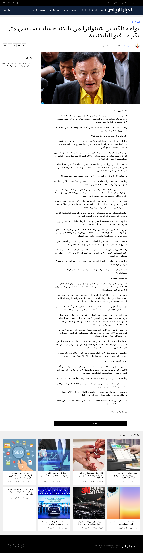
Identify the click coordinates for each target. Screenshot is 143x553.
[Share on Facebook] (24, 45)
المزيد (34, 10)
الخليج (66, 10)
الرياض (83, 10)
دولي (59, 10)
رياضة (42, 10)
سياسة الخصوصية (125, 3)
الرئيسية (103, 10)
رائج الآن (113, 412)
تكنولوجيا (51, 10)
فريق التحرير (126, 45)
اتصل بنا (106, 3)
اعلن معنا (114, 3)
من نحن (136, 3)
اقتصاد (74, 10)
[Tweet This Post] (19, 45)
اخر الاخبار (92, 10)
